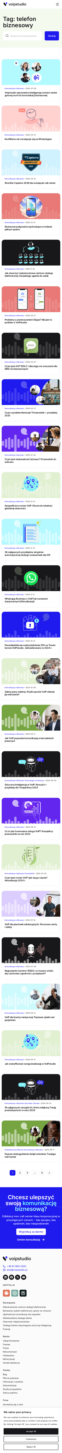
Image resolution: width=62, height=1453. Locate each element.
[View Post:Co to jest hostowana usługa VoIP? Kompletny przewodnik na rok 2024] (31, 811)
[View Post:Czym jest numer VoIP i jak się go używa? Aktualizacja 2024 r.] (31, 857)
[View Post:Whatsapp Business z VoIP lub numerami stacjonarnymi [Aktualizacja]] (31, 578)
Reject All (31, 1447)
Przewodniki (29, 873)
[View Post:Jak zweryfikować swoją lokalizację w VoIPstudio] (31, 1043)
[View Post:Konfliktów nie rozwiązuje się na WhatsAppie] (31, 118)
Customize (31, 1439)
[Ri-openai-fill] (14, 1293)
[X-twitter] (17, 1277)
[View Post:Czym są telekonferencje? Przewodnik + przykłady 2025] (31, 392)
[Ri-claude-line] (6, 1293)
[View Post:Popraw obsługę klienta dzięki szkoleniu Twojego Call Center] (31, 1133)
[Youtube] (23, 1277)
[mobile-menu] (56, 4)
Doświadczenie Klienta (14, 1150)
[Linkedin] (5, 1277)
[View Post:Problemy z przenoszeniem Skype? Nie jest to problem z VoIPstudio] (31, 299)
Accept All (31, 1431)
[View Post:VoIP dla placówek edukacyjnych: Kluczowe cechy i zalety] (31, 904)
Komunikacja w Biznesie (14, 88)
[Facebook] (11, 1277)
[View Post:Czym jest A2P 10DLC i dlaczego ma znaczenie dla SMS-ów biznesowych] (31, 346)
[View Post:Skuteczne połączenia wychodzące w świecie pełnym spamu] (31, 206)
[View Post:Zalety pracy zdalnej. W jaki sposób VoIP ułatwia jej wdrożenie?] (31, 671)
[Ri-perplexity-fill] (23, 1293)
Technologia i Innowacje (34, 780)
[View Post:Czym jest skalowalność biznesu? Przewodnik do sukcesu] (31, 439)
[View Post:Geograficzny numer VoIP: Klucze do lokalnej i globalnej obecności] (31, 485)
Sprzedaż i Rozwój (32, 1103)
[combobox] (22, 35)
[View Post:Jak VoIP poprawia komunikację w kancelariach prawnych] (31, 718)
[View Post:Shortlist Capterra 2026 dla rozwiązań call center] (31, 162)
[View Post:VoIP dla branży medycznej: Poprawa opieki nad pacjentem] (31, 997)
